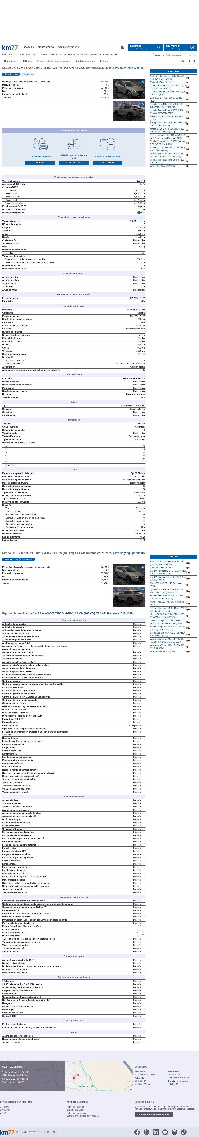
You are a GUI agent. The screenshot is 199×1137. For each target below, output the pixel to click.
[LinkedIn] (156, 1132)
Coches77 (4, 1107)
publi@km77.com (142, 1084)
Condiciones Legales (76, 1110)
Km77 (10, 47)
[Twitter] (146, 1132)
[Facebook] (137, 1132)
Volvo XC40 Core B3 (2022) (162, 166)
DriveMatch (5, 1110)
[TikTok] (184, 1132)
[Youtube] (165, 1132)
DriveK (3, 1113)
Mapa (26, 1075)
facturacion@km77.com (178, 1078)
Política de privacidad (76, 1113)
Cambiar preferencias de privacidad (83, 1116)
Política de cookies (75, 1107)
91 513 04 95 (18, 1082)
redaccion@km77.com (145, 1075)
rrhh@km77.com (175, 1084)
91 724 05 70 (22, 1079)
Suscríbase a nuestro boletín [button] (154, 1114)
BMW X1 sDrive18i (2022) (161, 82)
